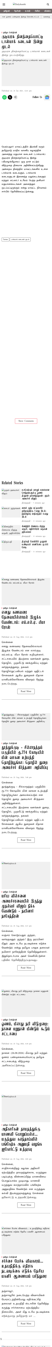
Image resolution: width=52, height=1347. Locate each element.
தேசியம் (17, 11)
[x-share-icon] (10, 99)
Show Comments (26, 421)
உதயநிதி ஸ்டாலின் (24, 1303)
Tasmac (5, 239)
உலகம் (27, 11)
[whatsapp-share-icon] (4, 99)
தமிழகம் (7, 11)
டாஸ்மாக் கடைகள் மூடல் (20, 239)
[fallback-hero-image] (11, 494)
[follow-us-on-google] (47, 97)
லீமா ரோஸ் (22, 654)
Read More (26, 691)
